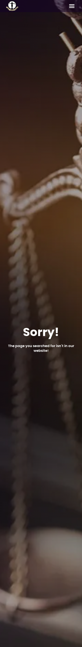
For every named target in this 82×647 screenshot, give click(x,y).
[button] (72, 6)
